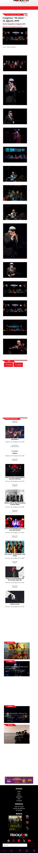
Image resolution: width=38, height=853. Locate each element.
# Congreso (18, 364)
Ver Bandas (19, 810)
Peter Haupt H (11, 47)
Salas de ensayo (19, 806)
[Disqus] (16, 391)
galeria (19, 14)
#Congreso (9, 364)
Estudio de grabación (19, 808)
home (7, 14)
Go (32, 845)
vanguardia (13, 14)
